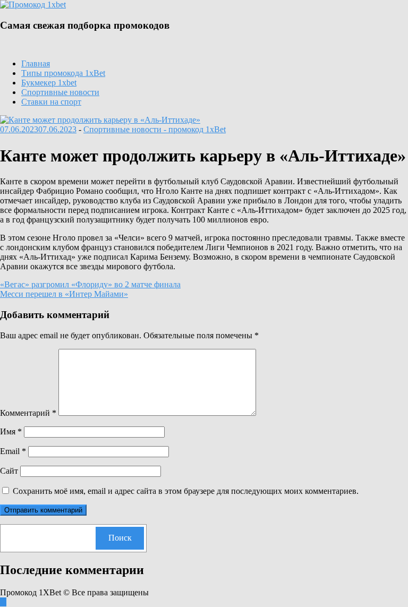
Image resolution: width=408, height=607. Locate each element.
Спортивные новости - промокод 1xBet (154, 129)
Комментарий (28, 412)
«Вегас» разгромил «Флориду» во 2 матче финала (90, 284)
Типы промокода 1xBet (63, 73)
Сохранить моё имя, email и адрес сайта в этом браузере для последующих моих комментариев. (186, 490)
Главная (35, 63)
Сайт (9, 470)
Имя (11, 431)
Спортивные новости (60, 92)
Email (13, 451)
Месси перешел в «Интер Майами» (64, 293)
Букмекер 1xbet (48, 82)
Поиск (120, 537)
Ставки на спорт (51, 101)
